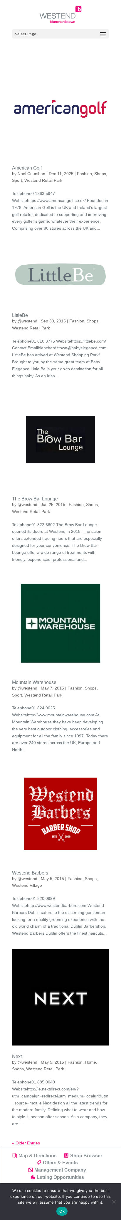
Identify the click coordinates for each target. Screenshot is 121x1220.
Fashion (84, 173)
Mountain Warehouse (34, 682)
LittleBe (20, 315)
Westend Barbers (30, 872)
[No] (114, 1202)
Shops (100, 173)
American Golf (27, 167)
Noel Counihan (31, 173)
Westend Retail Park (43, 180)
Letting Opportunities (60, 1177)
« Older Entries (26, 1143)
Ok (62, 1211)
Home (90, 1062)
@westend (27, 321)
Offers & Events (60, 1162)
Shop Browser (86, 1155)
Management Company (60, 1169)
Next (17, 1056)
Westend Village (27, 885)
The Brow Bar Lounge (35, 498)
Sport (17, 180)
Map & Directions (38, 1155)
